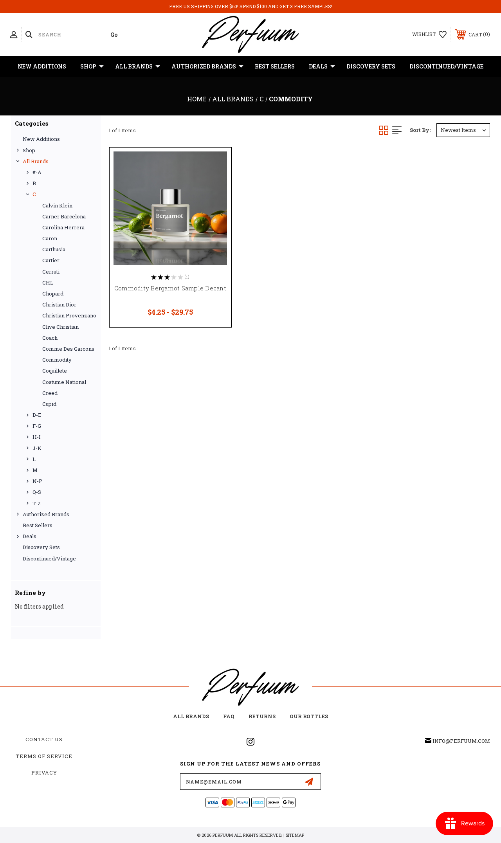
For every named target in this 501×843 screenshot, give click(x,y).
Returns (262, 716)
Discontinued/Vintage (446, 66)
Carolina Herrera (63, 227)
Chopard (52, 293)
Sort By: (420, 129)
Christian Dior (59, 304)
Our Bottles (309, 716)
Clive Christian (60, 326)
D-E (36, 414)
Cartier (50, 260)
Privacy (44, 772)
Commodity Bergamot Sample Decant (170, 288)
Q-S (36, 491)
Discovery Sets (370, 66)
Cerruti (50, 271)
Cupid (49, 403)
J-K (36, 448)
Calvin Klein (57, 205)
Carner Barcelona (64, 216)
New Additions (42, 66)
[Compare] (215, 200)
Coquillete (54, 370)
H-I (36, 436)
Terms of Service (44, 756)
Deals (318, 66)
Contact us (44, 739)
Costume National (64, 381)
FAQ (228, 716)
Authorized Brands (203, 66)
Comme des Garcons (68, 348)
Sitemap (295, 835)
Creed (50, 392)
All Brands (134, 66)
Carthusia (53, 249)
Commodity (57, 359)
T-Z (36, 503)
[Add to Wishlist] (215, 181)
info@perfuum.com (461, 740)
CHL (47, 282)
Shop (88, 66)
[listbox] (463, 130)
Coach (50, 337)
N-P (37, 481)
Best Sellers (275, 66)
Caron (49, 238)
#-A (36, 172)
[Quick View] (215, 162)
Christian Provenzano (69, 315)
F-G (36, 425)
